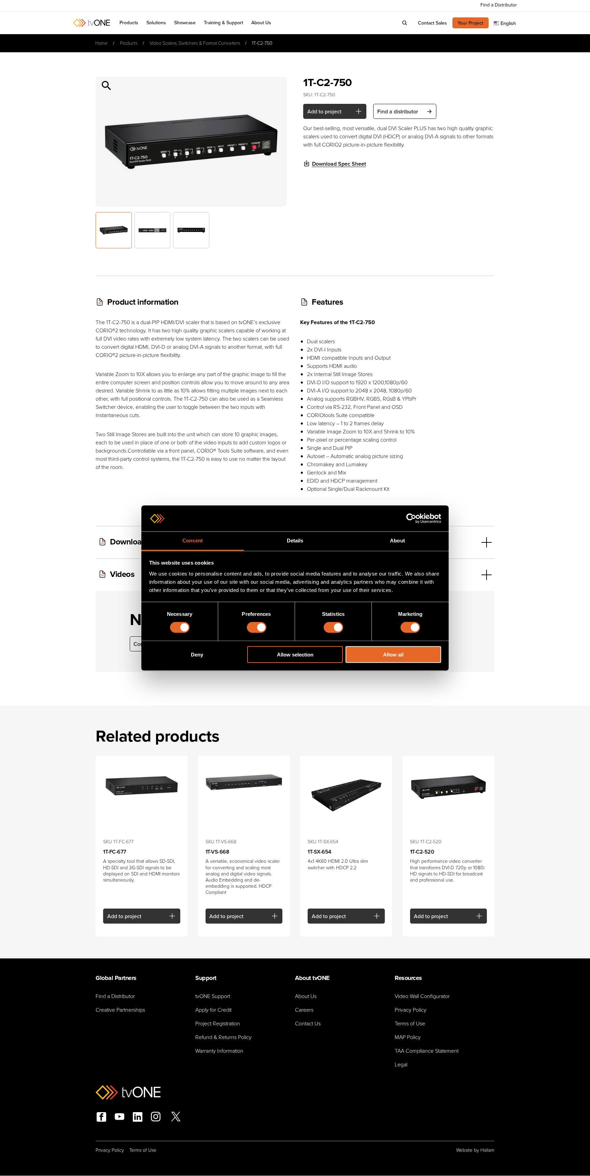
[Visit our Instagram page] (156, 1117)
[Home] (91, 23)
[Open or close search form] (404, 23)
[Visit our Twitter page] (176, 1117)
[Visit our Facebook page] (101, 1117)
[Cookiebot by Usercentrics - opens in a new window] (411, 518)
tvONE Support (212, 996)
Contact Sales (432, 22)
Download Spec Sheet (339, 164)
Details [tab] (295, 540)
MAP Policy (408, 1037)
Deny (197, 654)
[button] (156, 23)
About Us (306, 996)
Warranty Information (219, 1051)
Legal (401, 1064)
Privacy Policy (410, 1010)
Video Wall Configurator (422, 996)
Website (464, 1150)
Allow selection (295, 654)
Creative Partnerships (120, 1010)
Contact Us (308, 1023)
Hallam (487, 1150)
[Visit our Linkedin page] (137, 1117)
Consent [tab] (192, 540)
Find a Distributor (115, 996)
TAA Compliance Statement (427, 1051)
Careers (304, 1010)
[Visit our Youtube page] (119, 1117)
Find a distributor (397, 111)
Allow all (393, 654)
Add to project (324, 111)
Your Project (470, 22)
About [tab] (397, 540)
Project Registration (217, 1023)
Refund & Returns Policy (223, 1037)
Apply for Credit (213, 1010)
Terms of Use (410, 1023)
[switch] (256, 627)
